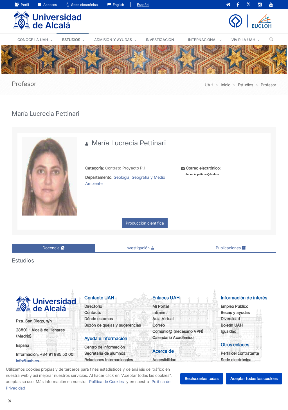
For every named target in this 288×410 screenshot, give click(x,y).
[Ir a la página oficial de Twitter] (248, 5)
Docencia (51, 247)
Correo (158, 325)
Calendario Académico (173, 337)
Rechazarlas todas (202, 378)
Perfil (24, 5)
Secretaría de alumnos (104, 353)
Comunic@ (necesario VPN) (177, 331)
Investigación (138, 247)
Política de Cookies (106, 381)
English (118, 5)
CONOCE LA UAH (32, 39)
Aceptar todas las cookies (254, 378)
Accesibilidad (164, 359)
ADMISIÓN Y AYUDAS (113, 39)
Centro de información (104, 347)
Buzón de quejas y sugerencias (112, 325)
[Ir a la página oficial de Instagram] (260, 5)
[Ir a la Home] (47, 20)
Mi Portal (160, 306)
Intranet (159, 312)
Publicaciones (229, 247)
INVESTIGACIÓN (160, 39)
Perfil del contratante (240, 353)
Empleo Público (234, 306)
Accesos (49, 5)
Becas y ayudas (235, 312)
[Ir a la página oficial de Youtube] (271, 5)
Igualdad (228, 331)
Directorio (93, 306)
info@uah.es (27, 360)
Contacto (92, 312)
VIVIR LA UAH (243, 39)
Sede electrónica (84, 5)
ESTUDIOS (71, 39)
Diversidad (230, 318)
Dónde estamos (98, 318)
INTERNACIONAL (202, 39)
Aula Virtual (163, 318)
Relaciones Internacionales (108, 359)
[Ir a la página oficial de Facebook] (238, 5)
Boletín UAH (232, 325)
